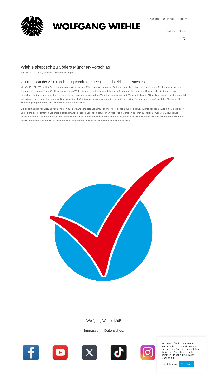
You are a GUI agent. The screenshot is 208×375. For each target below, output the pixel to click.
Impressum (92, 330)
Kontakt (183, 31)
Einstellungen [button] (169, 364)
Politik (181, 18)
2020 (39, 72)
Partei (170, 31)
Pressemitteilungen (63, 72)
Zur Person (168, 18)
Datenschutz (114, 330)
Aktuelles (154, 18)
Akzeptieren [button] (186, 364)
